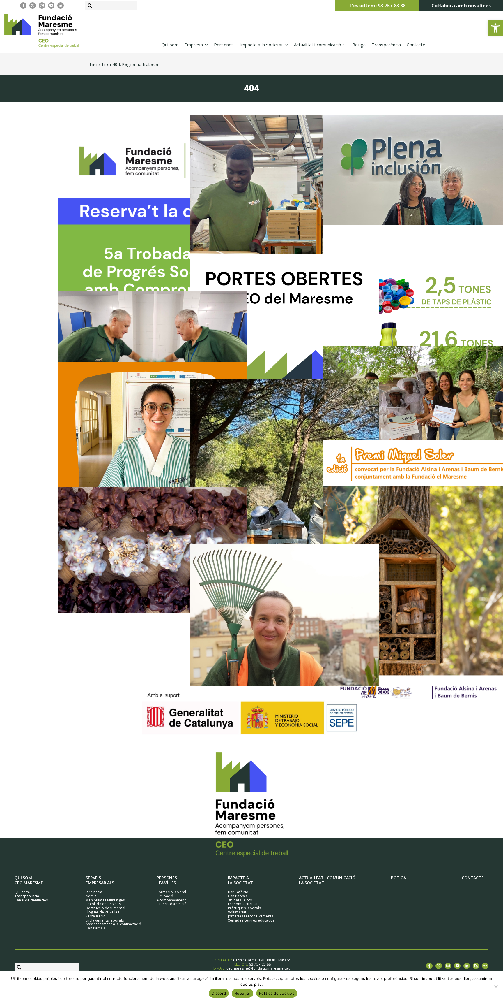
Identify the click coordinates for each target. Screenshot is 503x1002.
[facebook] (23, 5)
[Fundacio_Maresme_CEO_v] (251, 754)
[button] (495, 28)
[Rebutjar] (496, 986)
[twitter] (32, 5)
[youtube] (51, 5)
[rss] (476, 966)
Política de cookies (276, 993)
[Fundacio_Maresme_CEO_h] (41, 16)
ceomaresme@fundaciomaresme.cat (258, 968)
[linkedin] (60, 5)
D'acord (219, 993)
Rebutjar (242, 993)
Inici (93, 64)
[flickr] (485, 966)
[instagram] (42, 5)
